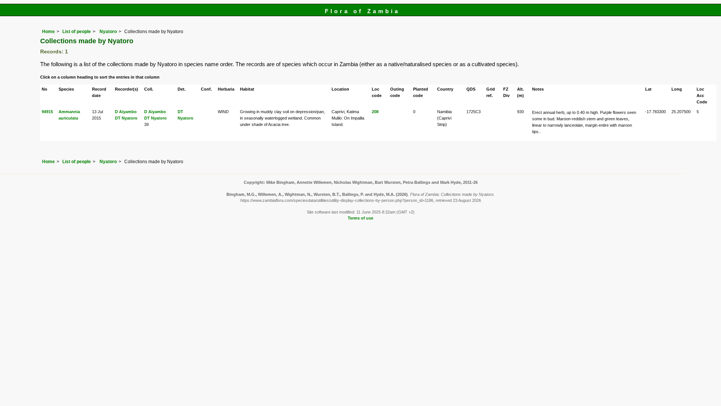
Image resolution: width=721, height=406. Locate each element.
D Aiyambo (126, 111)
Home (48, 31)
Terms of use (360, 218)
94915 (47, 111)
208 (375, 111)
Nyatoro (107, 31)
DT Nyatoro (126, 118)
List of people (76, 31)
